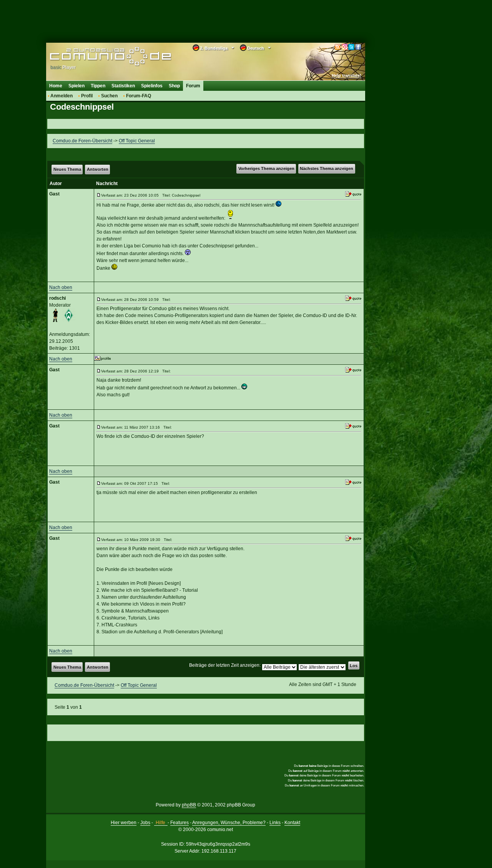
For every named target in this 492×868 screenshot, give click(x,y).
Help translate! (346, 75)
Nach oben (60, 287)
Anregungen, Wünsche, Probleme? (229, 822)
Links (275, 822)
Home (55, 85)
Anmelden (61, 95)
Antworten (97, 169)
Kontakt (292, 822)
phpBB (189, 805)
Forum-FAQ (138, 95)
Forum (193, 85)
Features (179, 822)
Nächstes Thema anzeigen (326, 168)
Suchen (109, 95)
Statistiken (123, 85)
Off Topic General (137, 141)
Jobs (145, 822)
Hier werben (123, 822)
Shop (174, 85)
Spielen (76, 85)
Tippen (98, 85)
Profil (87, 95)
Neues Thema (67, 169)
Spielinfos (152, 85)
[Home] (99, 57)
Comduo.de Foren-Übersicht (82, 141)
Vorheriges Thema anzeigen (266, 168)
